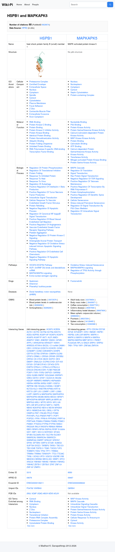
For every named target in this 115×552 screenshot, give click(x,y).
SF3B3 (30, 434)
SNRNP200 (32, 440)
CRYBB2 (59, 356)
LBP (35, 391)
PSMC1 (61, 421)
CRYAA (45, 356)
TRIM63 (37, 453)
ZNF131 (58, 464)
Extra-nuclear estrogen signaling (43, 275)
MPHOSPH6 (32, 399)
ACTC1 (30, 331)
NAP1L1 (50, 404)
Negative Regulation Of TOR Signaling (87, 178)
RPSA (41, 429)
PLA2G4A (72, 342)
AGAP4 (59, 334)
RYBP (54, 429)
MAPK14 (37, 394)
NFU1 (29, 410)
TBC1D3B (31, 448)
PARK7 (97, 340)
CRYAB (52, 356)
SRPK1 (93, 342)
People (35, 4)
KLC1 (35, 388)
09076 (29, 477)
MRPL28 (49, 399)
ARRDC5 (30, 345)
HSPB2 (71, 334)
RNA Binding (34, 121)
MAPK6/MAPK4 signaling (40, 273)
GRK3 (29, 377)
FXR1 (36, 372)
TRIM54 (30, 453)
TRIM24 (54, 450)
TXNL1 (30, 456)
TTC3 (54, 453)
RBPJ (29, 429)
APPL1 (30, 342)
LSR (81, 334)
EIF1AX (59, 361)
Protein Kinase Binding (39, 132)
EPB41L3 (55, 367)
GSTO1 (35, 377)
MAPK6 (71, 340)
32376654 (90, 299)
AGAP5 (30, 337)
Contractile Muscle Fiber (39, 111)
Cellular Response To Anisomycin (85, 517)
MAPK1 (87, 334)
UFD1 (42, 456)
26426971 (91, 302)
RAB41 (59, 423)
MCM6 (41, 396)
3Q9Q (39, 493)
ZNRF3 (37, 467)
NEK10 (45, 407)
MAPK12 (72, 337)
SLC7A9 (49, 434)
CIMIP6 (52, 353)
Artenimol (33, 283)
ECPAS (46, 361)
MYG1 (49, 402)
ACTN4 (50, 331)
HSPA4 (30, 383)
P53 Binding (76, 124)
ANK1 (37, 340)
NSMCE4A (37, 410)
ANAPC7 (30, 340)
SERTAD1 (48, 431)
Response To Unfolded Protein (42, 175)
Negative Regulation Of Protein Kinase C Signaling (47, 236)
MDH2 (47, 396)
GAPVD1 (49, 372)
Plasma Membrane (37, 103)
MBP (85, 340)
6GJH (56, 493)
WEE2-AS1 (47, 459)
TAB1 (70, 345)
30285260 (47, 307)
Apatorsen (33, 281)
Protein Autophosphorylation (83, 192)
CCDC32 (36, 348)
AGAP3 (52, 334)
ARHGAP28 (38, 342)
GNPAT (41, 375)
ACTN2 (43, 331)
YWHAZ (30, 464)
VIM (62, 456)
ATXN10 (38, 345)
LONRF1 (46, 391)
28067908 (90, 307)
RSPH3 (48, 429)
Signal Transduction (79, 173)
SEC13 (41, 431)
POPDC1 (31, 418)
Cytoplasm (34, 92)
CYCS (39, 358)
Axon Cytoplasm (36, 116)
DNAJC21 (38, 361)
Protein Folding (35, 173)
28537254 (84, 318)
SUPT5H (30, 445)
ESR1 (43, 369)
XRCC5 (30, 461)
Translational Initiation (38, 514)
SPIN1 (29, 442)
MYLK (43, 404)
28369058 (38, 305)
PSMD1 (30, 423)
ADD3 (29, 334)
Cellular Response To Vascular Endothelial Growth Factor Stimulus (44, 201)
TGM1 (47, 448)
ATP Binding (76, 146)
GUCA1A (50, 377)
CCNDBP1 (31, 350)
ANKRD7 (45, 340)
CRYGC (30, 358)
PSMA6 (46, 421)
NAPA (56, 404)
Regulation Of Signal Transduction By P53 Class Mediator (87, 207)
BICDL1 (46, 345)
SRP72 (44, 442)
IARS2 (43, 383)
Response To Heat (37, 178)
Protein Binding (36, 127)
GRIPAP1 (59, 375)
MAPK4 (96, 337)
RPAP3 (35, 429)
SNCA (86, 342)
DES (58, 358)
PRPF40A (31, 421)
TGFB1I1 (40, 448)
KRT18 (57, 388)
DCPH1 (52, 358)
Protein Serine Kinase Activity (84, 162)
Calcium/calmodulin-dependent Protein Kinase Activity (87, 134)
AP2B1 (59, 340)
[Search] (110, 4)
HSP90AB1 (56, 380)
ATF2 (89, 329)
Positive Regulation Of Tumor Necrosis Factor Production (46, 193)
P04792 (30, 488)
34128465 (89, 321)
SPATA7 (56, 440)
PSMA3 (39, 421)
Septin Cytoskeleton (79, 92)
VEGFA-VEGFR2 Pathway (40, 264)
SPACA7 (48, 440)
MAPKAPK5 (87, 38)
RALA (37, 426)
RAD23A (30, 426)
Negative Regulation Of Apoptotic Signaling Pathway (43, 258)
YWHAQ (60, 461)
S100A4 (61, 429)
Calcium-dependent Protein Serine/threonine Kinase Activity (84, 150)
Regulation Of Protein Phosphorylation (45, 167)
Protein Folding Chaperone (40, 143)
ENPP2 (30, 367)
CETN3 (36, 353)
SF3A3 (57, 431)
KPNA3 (50, 388)
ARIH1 (57, 342)
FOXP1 (30, 372)
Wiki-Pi (7, 4)
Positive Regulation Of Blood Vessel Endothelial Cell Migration (45, 220)
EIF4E (70, 331)
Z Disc (32, 108)
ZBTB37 (45, 464)
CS (35, 358)
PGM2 (55, 413)
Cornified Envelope (37, 84)
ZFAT (52, 464)
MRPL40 (58, 399)
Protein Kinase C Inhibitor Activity (44, 130)
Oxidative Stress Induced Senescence (87, 264)
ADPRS (35, 334)
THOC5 (53, 448)
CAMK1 (62, 345)
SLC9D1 (57, 434)
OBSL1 (50, 410)
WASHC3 (31, 459)
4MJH (45, 493)
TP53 (43, 450)
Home (19, 4)
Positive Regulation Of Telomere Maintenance (85, 182)
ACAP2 (49, 329)
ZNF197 (30, 467)
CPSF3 (30, 356)
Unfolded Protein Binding (40, 146)
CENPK (56, 350)
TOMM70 (31, 450)
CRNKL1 (37, 356)
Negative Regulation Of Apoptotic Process (43, 209)
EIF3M (37, 364)
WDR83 (38, 459)
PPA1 (37, 418)
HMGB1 (92, 331)
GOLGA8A (49, 375)
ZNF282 (87, 345)
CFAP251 (44, 353)
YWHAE (45, 461)
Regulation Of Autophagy (40, 183)
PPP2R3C (52, 418)
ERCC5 (30, 369)
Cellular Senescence (79, 200)
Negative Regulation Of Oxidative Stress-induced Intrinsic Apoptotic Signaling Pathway (47, 246)
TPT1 (48, 450)
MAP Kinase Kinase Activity (83, 138)
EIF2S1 (30, 364)
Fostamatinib (76, 281)
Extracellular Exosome (39, 114)
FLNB (49, 369)
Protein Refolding (36, 205)
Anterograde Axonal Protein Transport (45, 240)
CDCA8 (95, 329)
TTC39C (60, 453)
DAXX (45, 358)
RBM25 (52, 426)
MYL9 (37, 404)
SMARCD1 (51, 437)
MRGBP (41, 399)
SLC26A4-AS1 (39, 434)
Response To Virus (37, 181)
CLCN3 (59, 353)
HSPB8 (37, 383)
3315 (29, 472)
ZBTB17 (37, 464)
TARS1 (53, 445)
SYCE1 (38, 445)
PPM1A (44, 418)
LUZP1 (30, 394)
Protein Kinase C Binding (40, 124)
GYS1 (86, 331)
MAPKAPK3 (58, 394)
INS (36, 386)
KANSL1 (50, 386)
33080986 (91, 323)
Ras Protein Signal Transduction (84, 175)
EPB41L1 (38, 367)
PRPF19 (61, 418)
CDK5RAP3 (48, 350)
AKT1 (44, 337)
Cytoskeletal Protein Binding (41, 523)
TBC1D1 (60, 445)
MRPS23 (30, 402)
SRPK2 (100, 342)
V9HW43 (37, 488)
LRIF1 (53, 391)
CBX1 (29, 348)
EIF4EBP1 (78, 331)
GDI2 (29, 375)
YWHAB (37, 461)
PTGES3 (38, 423)
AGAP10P (44, 334)
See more (30, 526)
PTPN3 (45, 423)
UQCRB (56, 456)
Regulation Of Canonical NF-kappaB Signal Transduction (45, 215)
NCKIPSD (37, 407)
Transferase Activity (79, 157)
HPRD (24, 27)
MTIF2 (43, 402)
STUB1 (51, 442)
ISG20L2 (42, 386)
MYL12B (30, 404)
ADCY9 (57, 331)
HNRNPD (38, 380)
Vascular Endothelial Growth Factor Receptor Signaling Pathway (44, 228)
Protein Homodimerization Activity (44, 138)
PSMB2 (54, 421)
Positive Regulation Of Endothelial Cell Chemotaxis (46, 253)
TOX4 (37, 450)
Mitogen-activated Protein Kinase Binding (88, 159)
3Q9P (34, 493)
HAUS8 (58, 377)
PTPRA (52, 423)
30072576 (52, 299)
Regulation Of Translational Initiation (45, 170)
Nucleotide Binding (79, 121)
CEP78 (30, 353)
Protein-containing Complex (82, 95)
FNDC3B (56, 369)
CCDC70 (44, 348)
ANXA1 (52, 340)
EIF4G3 (51, 364)
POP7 (56, 415)
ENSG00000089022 (76, 482)
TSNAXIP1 (46, 453)
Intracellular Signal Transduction (43, 197)
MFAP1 (60, 396)
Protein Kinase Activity (80, 127)
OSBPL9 (30, 413)
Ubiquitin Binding (36, 140)
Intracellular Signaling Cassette (84, 504)
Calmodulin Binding (79, 143)
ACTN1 (36, 331)
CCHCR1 (52, 348)
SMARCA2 (31, 437)
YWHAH (52, 461)
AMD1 (55, 337)
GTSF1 (43, 377)
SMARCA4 (41, 437)
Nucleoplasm (76, 84)
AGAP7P (38, 337)
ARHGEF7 (48, 342)
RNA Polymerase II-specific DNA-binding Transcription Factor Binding (47, 150)
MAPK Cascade (77, 167)
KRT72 (30, 391)
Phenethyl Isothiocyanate (40, 286)
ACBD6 (56, 329)
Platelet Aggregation (38, 232)
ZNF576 (94, 345)
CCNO (39, 350)
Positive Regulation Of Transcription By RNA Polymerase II (88, 188)
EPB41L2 (47, 367)
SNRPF (40, 440)
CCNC (59, 348)
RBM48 (59, 426)
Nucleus (32, 89)
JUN (77, 334)
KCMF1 (58, 386)
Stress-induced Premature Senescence (88, 202)
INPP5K (30, 386)
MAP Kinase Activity (80, 498)
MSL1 (37, 402)
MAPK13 (80, 337)
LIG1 (40, 391)
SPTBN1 (37, 442)
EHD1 (52, 361)
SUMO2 (58, 442)
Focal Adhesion (36, 105)
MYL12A (56, 402)
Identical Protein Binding (39, 135)
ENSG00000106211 (35, 482)
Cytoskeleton (35, 100)
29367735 (94, 305)
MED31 (53, 396)
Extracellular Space (37, 86)
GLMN (34, 375)
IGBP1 (50, 383)
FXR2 (41, 372)
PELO (49, 413)
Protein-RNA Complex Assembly (43, 517)
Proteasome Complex (38, 81)
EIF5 (57, 364)
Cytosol (32, 97)
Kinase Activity (77, 154)
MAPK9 (78, 340)
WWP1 (56, 459)
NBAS (29, 407)
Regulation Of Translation (81, 170)
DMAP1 (30, 361)
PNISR (43, 415)
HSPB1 (46, 38)
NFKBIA (58, 407)
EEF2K (102, 329)
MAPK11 (95, 334)
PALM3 (43, 413)
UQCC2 (49, 456)
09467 (70, 477)
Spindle (32, 95)
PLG (37, 415)
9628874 (45, 24)
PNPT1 (50, 415)
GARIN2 (56, 372)
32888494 (75, 315)
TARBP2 (45, 445)
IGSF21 (56, 383)
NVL (44, 410)
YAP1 (80, 345)
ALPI (50, 337)
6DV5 (51, 493)
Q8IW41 (71, 488)
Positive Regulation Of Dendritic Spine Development (87, 196)
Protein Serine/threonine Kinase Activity (88, 130)
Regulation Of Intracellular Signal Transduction (85, 212)
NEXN (51, 407)
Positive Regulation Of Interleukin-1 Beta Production (47, 188)
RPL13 (80, 342)
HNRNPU (46, 380)
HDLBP (30, 380)
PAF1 (37, 413)
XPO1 (62, 459)
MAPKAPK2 (47, 394)
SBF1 (34, 431)
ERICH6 (37, 369)
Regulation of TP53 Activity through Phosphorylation (86, 271)
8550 (70, 472)
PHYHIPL (31, 415)
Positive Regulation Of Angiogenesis (45, 224)
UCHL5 (36, 456)
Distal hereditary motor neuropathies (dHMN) (45, 293)
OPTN (56, 410)
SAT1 (29, 431)
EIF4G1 (43, 364)
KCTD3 (30, 388)
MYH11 (90, 340)
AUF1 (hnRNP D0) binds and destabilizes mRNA (47, 269)
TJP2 (59, 448)
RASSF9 (44, 426)
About (27, 4)
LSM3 (58, 391)
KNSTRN (43, 388)
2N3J (29, 493)
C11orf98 (54, 345)
